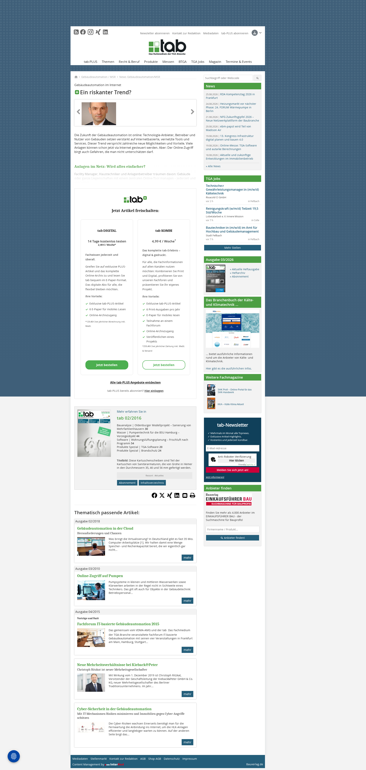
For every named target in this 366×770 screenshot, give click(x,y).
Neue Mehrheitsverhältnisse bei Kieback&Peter (117, 665)
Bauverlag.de (254, 764)
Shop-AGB (154, 758)
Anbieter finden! (234, 538)
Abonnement (127, 483)
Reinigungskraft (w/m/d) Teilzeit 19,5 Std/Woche (232, 210)
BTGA (183, 61)
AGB (143, 758)
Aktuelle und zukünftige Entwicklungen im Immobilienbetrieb (229, 156)
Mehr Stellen (232, 247)
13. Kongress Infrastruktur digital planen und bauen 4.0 (230, 137)
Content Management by (88, 764)
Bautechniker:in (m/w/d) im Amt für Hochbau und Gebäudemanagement (232, 229)
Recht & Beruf (129, 61)
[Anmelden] (256, 32)
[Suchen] (257, 78)
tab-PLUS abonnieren (234, 33)
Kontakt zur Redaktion (186, 33)
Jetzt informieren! (215, 477)
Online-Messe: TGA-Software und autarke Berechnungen (231, 147)
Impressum (189, 758)
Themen (108, 61)
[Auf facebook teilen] (154, 497)
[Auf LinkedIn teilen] (177, 497)
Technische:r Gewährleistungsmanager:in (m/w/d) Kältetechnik (232, 189)
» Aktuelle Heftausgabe (244, 269)
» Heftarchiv (237, 273)
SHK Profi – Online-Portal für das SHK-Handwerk (235, 391)
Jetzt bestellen (106, 365)
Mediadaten (211, 33)
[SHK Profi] (212, 391)
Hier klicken (236, 460)
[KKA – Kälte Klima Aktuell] (212, 404)
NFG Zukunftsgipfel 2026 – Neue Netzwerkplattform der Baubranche (232, 118)
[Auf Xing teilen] (169, 497)
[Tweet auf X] (162, 497)
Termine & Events (239, 61)
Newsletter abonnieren (155, 33)
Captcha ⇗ (246, 464)
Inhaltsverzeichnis (152, 483)
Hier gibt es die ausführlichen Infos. (229, 368)
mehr (187, 558)
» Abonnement (239, 276)
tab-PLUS (90, 61)
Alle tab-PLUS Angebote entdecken (135, 382)
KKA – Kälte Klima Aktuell (231, 404)
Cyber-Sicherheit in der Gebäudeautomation (114, 709)
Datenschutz (172, 758)
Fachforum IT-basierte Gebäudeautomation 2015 (118, 624)
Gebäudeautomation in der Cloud (105, 528)
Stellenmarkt (99, 758)
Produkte (151, 61)
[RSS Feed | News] (76, 32)
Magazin (215, 61)
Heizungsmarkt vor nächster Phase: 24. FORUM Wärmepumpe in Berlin (231, 107)
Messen (168, 61)
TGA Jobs (197, 61)
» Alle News (213, 166)
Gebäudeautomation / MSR (98, 77)
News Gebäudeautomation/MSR (139, 77)
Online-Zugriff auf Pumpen (100, 576)
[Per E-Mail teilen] (185, 495)
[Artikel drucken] (192, 495)
